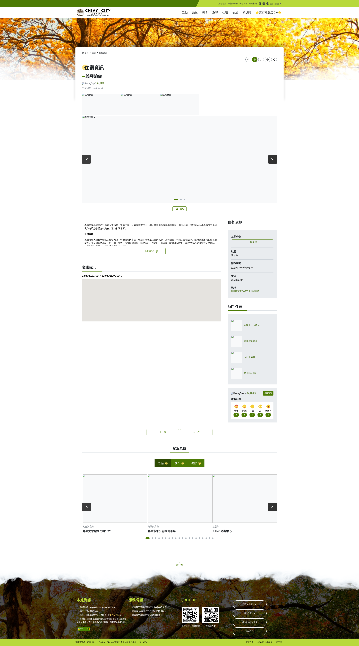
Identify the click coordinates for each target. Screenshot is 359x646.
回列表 (196, 432)
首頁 (86, 53)
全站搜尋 (243, 3)
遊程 (215, 12)
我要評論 (268, 393)
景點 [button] (162, 463)
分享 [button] (274, 59)
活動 (185, 12)
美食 (205, 12)
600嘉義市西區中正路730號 (245, 291)
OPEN (179, 565)
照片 (182, 209)
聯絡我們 (250, 631)
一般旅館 (252, 242)
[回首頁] (94, 12)
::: (219, 1)
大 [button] (261, 59)
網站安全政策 (250, 613)
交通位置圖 (114, 615)
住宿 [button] (179, 463)
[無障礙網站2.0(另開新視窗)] (84, 629)
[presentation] (86, 159)
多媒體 (247, 12)
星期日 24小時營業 (240, 267)
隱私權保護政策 (249, 604)
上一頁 (162, 432)
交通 (235, 12)
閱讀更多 (149, 251)
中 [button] (255, 59)
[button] (274, 3)
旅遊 (195, 12)
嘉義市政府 (233, 3)
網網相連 (253, 3)
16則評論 (99, 83)
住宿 (225, 12)
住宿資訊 (103, 53)
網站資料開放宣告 (249, 622)
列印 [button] (267, 59)
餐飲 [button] (196, 463)
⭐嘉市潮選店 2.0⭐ (268, 12)
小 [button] (248, 59)
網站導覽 (222, 3)
